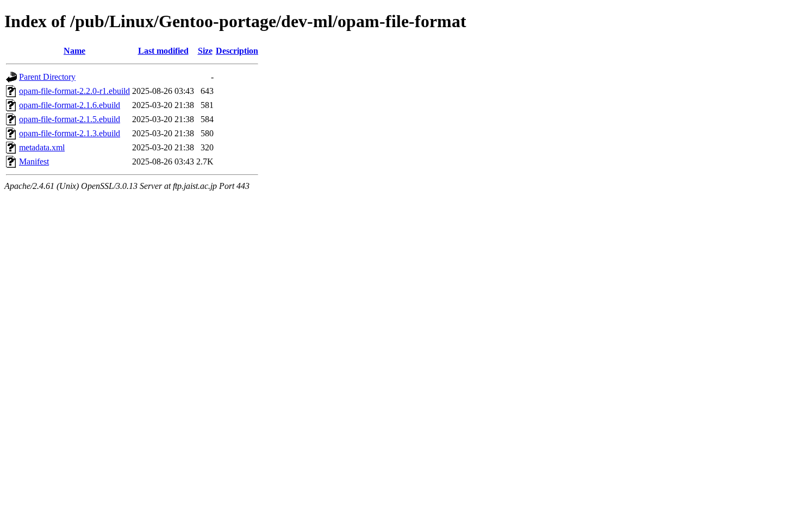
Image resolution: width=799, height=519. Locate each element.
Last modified (163, 50)
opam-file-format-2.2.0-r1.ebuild (74, 91)
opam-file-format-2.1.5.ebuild (69, 119)
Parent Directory (47, 76)
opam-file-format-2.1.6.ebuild (69, 105)
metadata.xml (42, 147)
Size (205, 50)
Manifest (34, 161)
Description (237, 50)
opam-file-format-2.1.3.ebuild (69, 133)
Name (74, 50)
